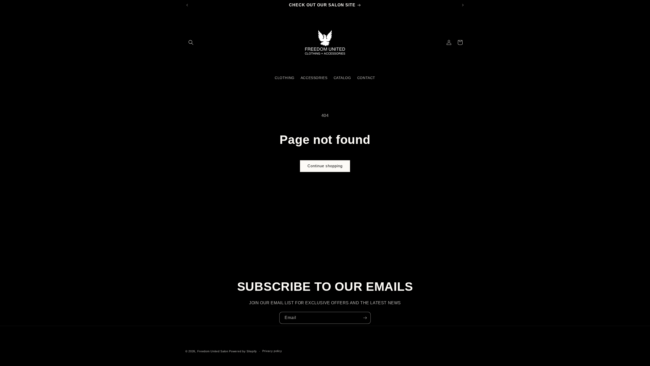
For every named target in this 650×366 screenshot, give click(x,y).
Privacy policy (272, 351)
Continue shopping (325, 166)
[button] (191, 42)
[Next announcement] (462, 5)
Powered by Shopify (243, 351)
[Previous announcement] (187, 5)
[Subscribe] (364, 318)
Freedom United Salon (212, 351)
